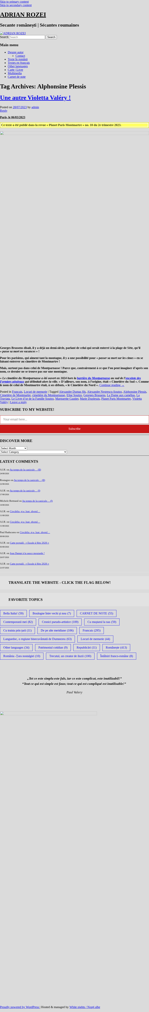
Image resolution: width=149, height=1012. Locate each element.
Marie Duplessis (90, 398)
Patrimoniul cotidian (53, 647)
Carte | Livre (15, 69)
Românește (116, 647)
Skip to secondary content (16, 5)
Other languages (18, 66)
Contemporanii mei (18, 622)
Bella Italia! (13, 613)
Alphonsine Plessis (134, 391)
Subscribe (74, 428)
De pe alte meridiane (57, 630)
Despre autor (15, 52)
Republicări (87, 647)
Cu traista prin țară (17, 630)
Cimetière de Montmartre (15, 395)
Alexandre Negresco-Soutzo (104, 391)
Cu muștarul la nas (101, 622)
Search (4, 37)
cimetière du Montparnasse (48, 395)
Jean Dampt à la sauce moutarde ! (27, 553)
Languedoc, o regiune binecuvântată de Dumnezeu (37, 639)
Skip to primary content (14, 1)
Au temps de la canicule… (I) (25, 490)
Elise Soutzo (74, 395)
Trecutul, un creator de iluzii (70, 656)
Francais (17, 391)
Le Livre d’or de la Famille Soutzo (32, 398)
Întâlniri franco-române (116, 656)
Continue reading (111, 385)
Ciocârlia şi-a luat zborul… (25, 511)
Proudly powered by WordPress (20, 1007)
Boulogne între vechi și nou (52, 613)
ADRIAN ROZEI (23, 14)
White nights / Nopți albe (84, 1007)
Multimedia (15, 73)
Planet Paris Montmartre (116, 398)
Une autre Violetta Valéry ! (35, 97)
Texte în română (18, 59)
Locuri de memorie (35, 391)
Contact (20, 55)
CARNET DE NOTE (96, 613)
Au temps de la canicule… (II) (25, 469)
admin (35, 107)
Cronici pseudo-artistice (60, 622)
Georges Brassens (94, 395)
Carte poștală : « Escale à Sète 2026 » (29, 542)
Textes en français (19, 62)
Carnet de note (17, 76)
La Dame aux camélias (121, 395)
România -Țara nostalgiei (21, 656)
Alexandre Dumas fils (72, 391)
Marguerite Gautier (66, 398)
